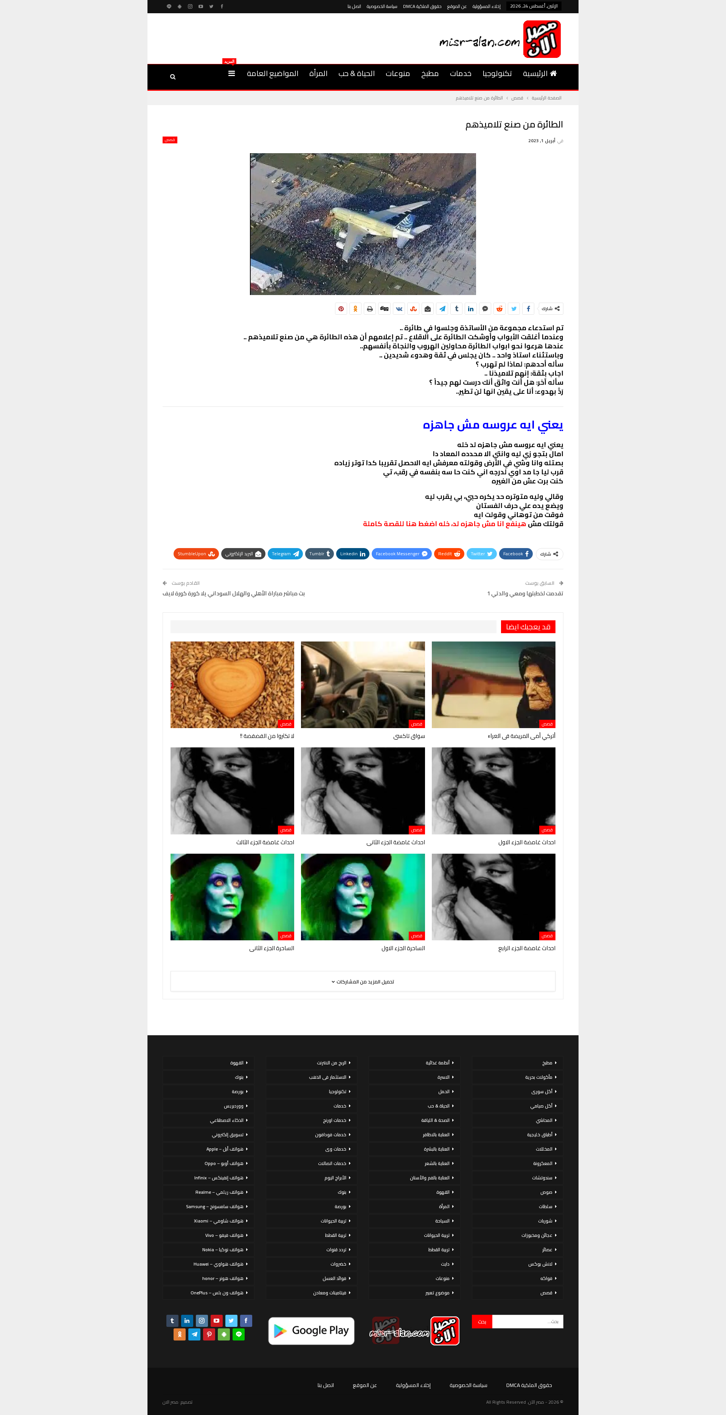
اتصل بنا (354, 6)
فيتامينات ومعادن (329, 1292)
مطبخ (430, 73)
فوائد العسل (334, 1278)
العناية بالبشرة (437, 1149)
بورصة (340, 1206)
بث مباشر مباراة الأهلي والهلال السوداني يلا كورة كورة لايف (234, 593)
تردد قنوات (336, 1249)
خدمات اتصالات (332, 1163)
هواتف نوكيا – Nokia (223, 1249)
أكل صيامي (541, 1105)
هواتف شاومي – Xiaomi (219, 1220)
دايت (445, 1264)
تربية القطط (439, 1249)
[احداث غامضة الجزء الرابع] (493, 897)
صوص (546, 1192)
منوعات (398, 73)
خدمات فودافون (330, 1134)
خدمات (461, 73)
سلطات (545, 1206)
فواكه (546, 1278)
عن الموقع (457, 6)
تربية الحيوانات (437, 1235)
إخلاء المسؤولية (487, 6)
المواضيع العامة (272, 73)
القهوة (443, 1192)
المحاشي (544, 1120)
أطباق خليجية (539, 1134)
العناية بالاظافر (436, 1134)
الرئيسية (535, 73)
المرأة (318, 73)
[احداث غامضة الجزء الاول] (493, 790)
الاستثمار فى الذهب (327, 1077)
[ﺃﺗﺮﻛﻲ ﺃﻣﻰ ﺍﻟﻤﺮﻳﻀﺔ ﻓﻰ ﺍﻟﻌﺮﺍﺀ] (493, 684)
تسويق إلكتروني (228, 1134)
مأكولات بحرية (538, 1077)
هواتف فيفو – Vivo (224, 1235)
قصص (170, 140)
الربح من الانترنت (331, 1062)
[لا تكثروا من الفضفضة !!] (232, 684)
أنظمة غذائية (438, 1062)
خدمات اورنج (334, 1120)
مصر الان (170, 1402)
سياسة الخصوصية (382, 6)
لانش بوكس (540, 1264)
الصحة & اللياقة (435, 1120)
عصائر (547, 1249)
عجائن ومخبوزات (536, 1235)
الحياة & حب (356, 73)
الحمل (444, 1091)
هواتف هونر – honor (223, 1278)
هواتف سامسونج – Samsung (215, 1206)
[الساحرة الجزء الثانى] (232, 897)
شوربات (545, 1220)
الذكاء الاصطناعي (227, 1120)
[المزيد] (231, 73)
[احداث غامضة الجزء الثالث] (232, 790)
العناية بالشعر (437, 1163)
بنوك (342, 1192)
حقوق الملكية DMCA (422, 6)
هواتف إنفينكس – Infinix (219, 1177)
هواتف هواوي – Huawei (219, 1264)
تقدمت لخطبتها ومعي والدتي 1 (525, 593)
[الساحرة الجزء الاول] (363, 897)
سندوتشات (542, 1177)
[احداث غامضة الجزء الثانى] (363, 790)
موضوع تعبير (437, 1292)
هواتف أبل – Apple (225, 1149)
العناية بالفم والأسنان (430, 1177)
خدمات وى (335, 1149)
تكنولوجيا (497, 73)
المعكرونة (542, 1163)
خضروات (338, 1264)
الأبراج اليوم (335, 1177)
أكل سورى (541, 1091)
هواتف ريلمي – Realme (219, 1192)
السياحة (442, 1220)
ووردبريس (234, 1105)
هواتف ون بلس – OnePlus (217, 1292)
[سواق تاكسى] (363, 684)
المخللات (544, 1149)
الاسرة (443, 1077)
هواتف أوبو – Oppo (224, 1163)
